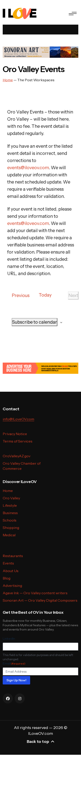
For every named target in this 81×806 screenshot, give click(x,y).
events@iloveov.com (28, 167)
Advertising (12, 585)
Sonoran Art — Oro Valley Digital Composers (40, 600)
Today (45, 295)
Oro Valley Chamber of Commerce (21, 466)
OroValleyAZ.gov (16, 456)
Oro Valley (11, 498)
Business (10, 513)
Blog (6, 578)
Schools (9, 520)
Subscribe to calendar (34, 322)
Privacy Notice (15, 434)
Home (8, 490)
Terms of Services (17, 441)
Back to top (38, 741)
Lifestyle (10, 505)
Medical (9, 535)
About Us (10, 571)
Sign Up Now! (16, 680)
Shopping (11, 527)
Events (8, 563)
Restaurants (13, 556)
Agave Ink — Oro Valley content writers (35, 593)
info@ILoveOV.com (18, 419)
